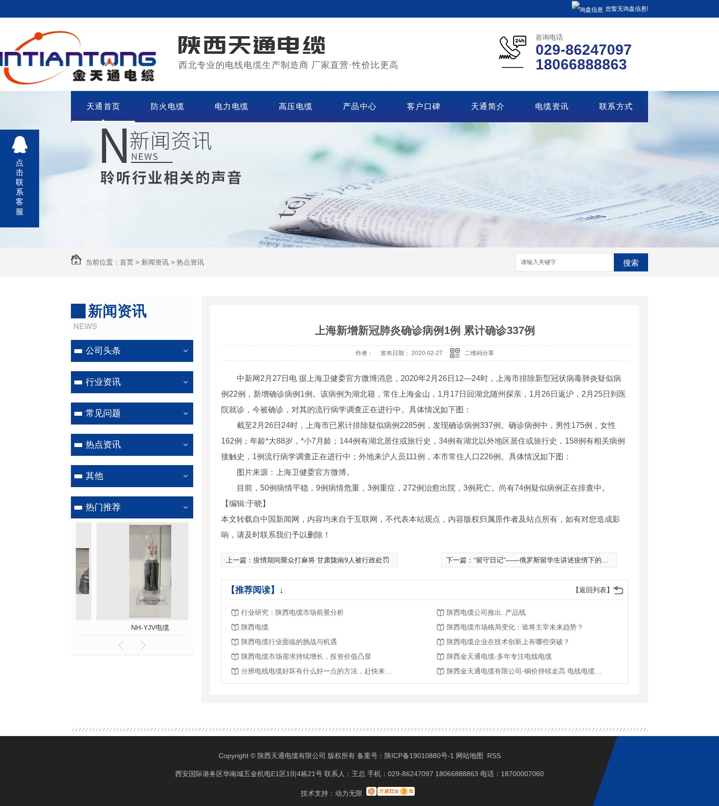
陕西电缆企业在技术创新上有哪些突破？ (508, 642)
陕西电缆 (255, 627)
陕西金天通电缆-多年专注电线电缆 (499, 656)
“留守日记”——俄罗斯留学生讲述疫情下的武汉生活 (551, 560)
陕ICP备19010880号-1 (419, 756)
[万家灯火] (390, 793)
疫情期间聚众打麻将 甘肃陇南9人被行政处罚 (321, 560)
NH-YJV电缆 (132, 627)
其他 (94, 476)
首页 (127, 262)
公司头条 (103, 351)
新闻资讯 (155, 262)
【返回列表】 (592, 590)
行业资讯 (103, 382)
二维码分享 (479, 353)
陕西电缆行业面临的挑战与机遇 (289, 642)
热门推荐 (103, 507)
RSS (494, 756)
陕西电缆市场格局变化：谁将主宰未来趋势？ (515, 627)
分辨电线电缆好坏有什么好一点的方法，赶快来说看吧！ (319, 671)
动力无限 (348, 793)
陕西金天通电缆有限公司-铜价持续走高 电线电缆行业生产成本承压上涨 (525, 671)
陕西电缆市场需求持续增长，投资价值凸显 (306, 656)
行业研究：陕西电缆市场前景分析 (292, 612)
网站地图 (469, 756)
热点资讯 (190, 262)
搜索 (631, 263)
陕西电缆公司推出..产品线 (486, 612)
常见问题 (103, 413)
